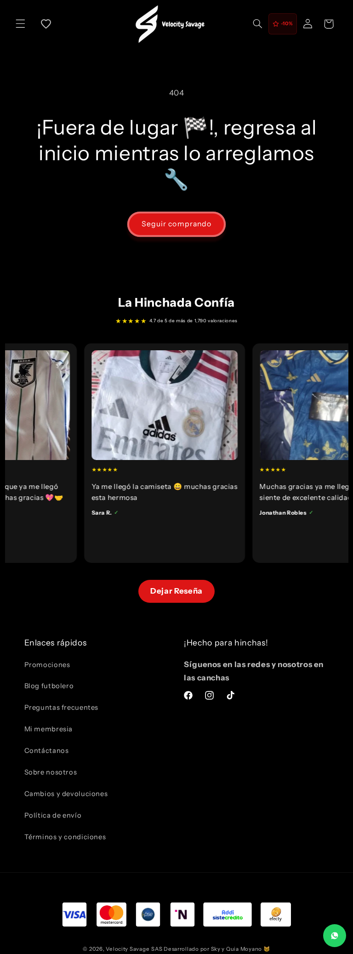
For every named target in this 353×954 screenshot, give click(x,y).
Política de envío (53, 815)
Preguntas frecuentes (61, 707)
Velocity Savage (127, 949)
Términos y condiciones (65, 837)
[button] (20, 23)
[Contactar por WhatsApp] (334, 935)
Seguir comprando (176, 223)
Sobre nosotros (50, 772)
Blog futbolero (49, 686)
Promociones (47, 665)
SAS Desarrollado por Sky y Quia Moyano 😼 (210, 949)
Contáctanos (46, 750)
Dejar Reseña (176, 590)
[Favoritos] (46, 24)
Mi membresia (48, 729)
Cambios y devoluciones (66, 794)
